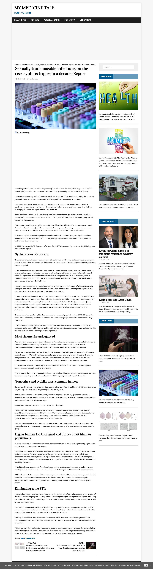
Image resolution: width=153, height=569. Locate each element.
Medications (85, 20)
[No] (150, 565)
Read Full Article (28, 538)
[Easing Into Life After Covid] (118, 295)
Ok (146, 565)
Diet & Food (69, 20)
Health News (20, 20)
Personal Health (52, 20)
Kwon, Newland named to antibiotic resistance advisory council (116, 254)
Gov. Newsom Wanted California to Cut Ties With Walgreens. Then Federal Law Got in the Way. (118, 205)
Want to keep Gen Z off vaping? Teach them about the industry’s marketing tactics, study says (117, 358)
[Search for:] (118, 67)
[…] (123, 269)
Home (17, 64)
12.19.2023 (21, 79)
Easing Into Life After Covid (115, 299)
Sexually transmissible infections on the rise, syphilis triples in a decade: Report (116, 401)
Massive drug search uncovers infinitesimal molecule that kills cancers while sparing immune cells (118, 438)
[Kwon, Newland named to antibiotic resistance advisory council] (118, 246)
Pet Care (35, 20)
